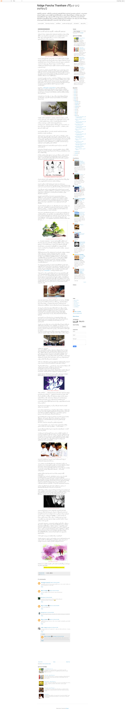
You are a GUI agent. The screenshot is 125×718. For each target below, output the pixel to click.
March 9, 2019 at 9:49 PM (47, 597)
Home (54, 661)
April (76, 113)
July (76, 109)
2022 (75, 95)
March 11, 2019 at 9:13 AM (54, 619)
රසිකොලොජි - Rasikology (79, 254)
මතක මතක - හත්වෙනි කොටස (49, 675)
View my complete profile (77, 313)
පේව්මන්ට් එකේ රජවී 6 (49, 87)
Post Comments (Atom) (47, 663)
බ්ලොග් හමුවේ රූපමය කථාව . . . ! (82, 234)
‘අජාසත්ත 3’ (47, 270)
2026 (75, 89)
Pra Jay (42, 612)
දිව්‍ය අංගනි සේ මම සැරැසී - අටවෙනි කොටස (79, 132)
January (76, 153)
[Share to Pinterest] (52, 573)
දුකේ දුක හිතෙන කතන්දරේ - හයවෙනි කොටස (79, 137)
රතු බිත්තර (81, 174)
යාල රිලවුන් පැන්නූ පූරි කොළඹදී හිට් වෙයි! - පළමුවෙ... (80, 144)
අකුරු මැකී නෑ (83, 23)
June (76, 110)
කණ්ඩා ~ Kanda (44, 627)
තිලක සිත (76, 211)
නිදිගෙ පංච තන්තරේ (44, 590)
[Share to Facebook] (50, 573)
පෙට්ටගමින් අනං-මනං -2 (48, 668)
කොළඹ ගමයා (76, 160)
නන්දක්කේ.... (82, 224)
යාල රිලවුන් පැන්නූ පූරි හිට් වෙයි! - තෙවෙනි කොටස (80, 127)
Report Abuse (76, 316)
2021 (75, 97)
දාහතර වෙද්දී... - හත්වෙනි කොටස (50, 681)
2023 (75, 94)
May (76, 112)
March (76, 115)
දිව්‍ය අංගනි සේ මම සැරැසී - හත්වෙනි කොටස (79, 142)
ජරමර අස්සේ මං (76, 23)
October (76, 104)
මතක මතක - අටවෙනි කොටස (82, 68)
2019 (75, 100)
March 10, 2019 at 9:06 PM (54, 605)
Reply (42, 586)
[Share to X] (49, 573)
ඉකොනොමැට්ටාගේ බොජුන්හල (79, 198)
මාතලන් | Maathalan (77, 186)
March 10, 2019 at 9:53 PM (49, 612)
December (77, 101)
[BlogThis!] (48, 573)
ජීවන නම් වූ (43, 574)
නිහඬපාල (76, 223)
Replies (43, 634)
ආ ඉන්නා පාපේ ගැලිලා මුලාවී (67, 23)
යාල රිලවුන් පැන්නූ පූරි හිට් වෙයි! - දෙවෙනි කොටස (80, 134)
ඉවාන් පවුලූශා (76, 173)
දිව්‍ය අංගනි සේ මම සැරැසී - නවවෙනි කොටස (79, 125)
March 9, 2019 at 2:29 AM (54, 582)
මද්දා (42, 597)
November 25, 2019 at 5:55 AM (58, 636)
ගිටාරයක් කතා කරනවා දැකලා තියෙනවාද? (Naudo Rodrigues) (82, 271)
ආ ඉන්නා (75, 301)
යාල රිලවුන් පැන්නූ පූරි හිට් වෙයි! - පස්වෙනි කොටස (80, 117)
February (76, 151)
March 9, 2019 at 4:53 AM (54, 590)
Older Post (68, 661)
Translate (81, 32)
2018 (75, 155)
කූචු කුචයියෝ (46, 694)
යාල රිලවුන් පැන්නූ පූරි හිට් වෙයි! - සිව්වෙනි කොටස (80, 122)
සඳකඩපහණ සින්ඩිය (77, 232)
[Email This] (47, 573)
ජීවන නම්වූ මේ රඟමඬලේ (49, 23)
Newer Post (40, 661)
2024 (75, 92)
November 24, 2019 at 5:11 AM (52, 627)
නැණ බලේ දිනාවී (41, 23)
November (77, 103)
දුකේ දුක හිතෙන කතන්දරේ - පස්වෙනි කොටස (79, 147)
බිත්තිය (75, 241)
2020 (75, 98)
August (76, 107)
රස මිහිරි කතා (58, 23)
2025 (75, 91)
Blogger (67, 708)
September (77, 106)
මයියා (75, 268)
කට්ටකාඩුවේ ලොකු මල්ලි (45, 582)
